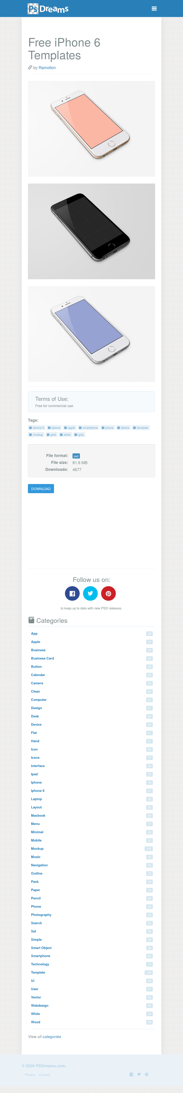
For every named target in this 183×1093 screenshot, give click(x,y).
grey (80, 434)
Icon (91, 749)
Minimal (91, 831)
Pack (91, 881)
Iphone (91, 782)
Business (91, 649)
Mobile (91, 840)
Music (91, 856)
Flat (91, 732)
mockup (37, 434)
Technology (91, 964)
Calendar (91, 674)
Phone (91, 906)
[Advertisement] (65, 531)
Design (91, 707)
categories (52, 1036)
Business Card (91, 658)
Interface (91, 765)
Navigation (91, 865)
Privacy (30, 1074)
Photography (91, 914)
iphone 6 (38, 427)
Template (91, 972)
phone (109, 427)
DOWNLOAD (41, 488)
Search (91, 922)
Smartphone (91, 955)
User (91, 988)
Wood (91, 1021)
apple (71, 427)
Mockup (91, 848)
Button (91, 666)
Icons (91, 757)
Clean (91, 691)
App (91, 633)
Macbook (91, 815)
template (142, 427)
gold (53, 434)
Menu (91, 823)
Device (91, 724)
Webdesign (91, 1005)
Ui (91, 980)
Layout (91, 807)
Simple (91, 939)
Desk (91, 716)
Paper (91, 889)
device (124, 427)
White (91, 1013)
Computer (91, 699)
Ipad (91, 774)
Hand (91, 740)
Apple (91, 641)
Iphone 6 (91, 790)
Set (91, 931)
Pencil (91, 898)
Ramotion (47, 67)
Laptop (91, 798)
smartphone (90, 427)
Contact (44, 1074)
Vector (91, 997)
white (67, 434)
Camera (91, 683)
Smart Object (91, 947)
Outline (91, 873)
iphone (55, 427)
